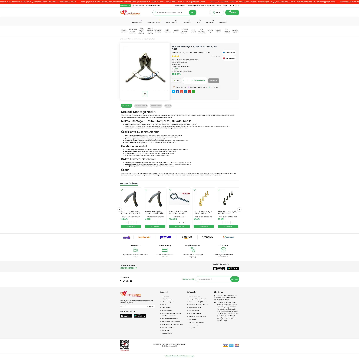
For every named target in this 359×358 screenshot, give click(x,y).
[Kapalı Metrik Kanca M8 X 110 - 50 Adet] (179, 198)
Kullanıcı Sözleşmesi (168, 302)
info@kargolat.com (223, 300)
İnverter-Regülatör (194, 296)
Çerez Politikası (166, 308)
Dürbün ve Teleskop (195, 313)
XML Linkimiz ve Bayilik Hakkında (171, 321)
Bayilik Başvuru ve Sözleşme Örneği (172, 324)
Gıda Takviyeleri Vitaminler (197, 322)
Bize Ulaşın (218, 292)
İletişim (225, 5)
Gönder (235, 279)
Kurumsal (164, 292)
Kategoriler (191, 292)
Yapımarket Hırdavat (195, 308)
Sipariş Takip (211, 5)
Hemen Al (214, 80)
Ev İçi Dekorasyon (194, 310)
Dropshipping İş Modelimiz (170, 319)
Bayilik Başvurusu (125, 5)
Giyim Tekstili (192, 319)
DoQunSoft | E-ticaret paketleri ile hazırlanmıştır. (179, 356)
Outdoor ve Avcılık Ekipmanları (198, 316)
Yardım (219, 5)
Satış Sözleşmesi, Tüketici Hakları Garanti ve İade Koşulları (171, 315)
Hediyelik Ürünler (194, 328)
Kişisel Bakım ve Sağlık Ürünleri (198, 302)
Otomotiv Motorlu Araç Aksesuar (198, 305)
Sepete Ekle (200, 80)
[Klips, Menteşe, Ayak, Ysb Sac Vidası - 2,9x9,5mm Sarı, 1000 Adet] (204, 198)
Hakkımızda (165, 296)
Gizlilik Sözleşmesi (167, 299)
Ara (192, 12)
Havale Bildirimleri (167, 333)
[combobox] (122, 306)
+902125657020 (127, 268)
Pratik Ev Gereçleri (194, 325)
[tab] (126, 106)
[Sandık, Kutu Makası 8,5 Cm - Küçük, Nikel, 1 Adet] (155, 198)
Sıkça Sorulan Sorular (168, 327)
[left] (119, 209)
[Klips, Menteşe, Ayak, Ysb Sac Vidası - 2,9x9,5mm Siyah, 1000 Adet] (228, 198)
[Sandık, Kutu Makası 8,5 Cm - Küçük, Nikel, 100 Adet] (131, 198)
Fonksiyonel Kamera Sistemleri (198, 299)
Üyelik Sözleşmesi (167, 310)
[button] (217, 12)
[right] (239, 209)
